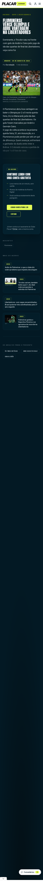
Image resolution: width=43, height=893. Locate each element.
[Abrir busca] (30, 3)
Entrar (14, 214)
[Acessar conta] (35, 3)
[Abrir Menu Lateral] (39, 3)
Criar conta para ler (19, 207)
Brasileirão (9, 356)
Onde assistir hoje (30, 351)
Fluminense (8, 245)
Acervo (6, 15)
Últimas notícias (11, 351)
